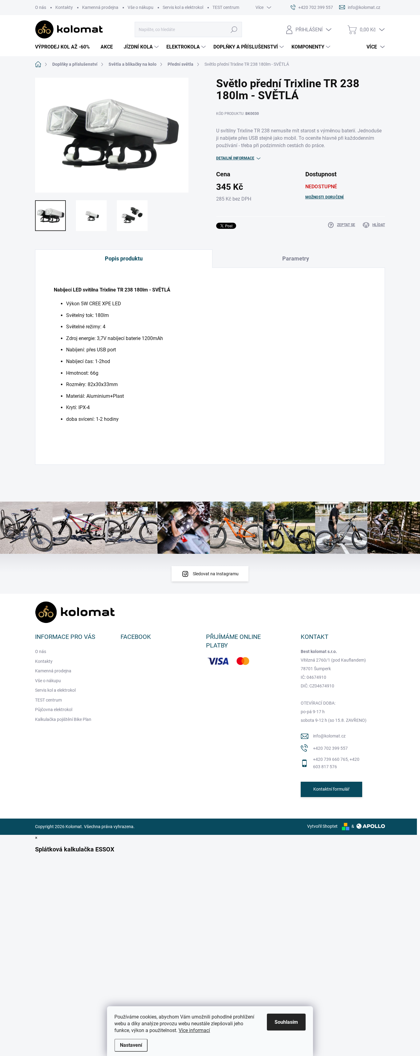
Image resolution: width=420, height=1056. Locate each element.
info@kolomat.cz (329, 735)
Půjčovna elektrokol (53, 709)
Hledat (234, 29)
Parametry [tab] (295, 258)
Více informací (194, 1030)
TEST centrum (225, 7)
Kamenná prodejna (100, 7)
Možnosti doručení (324, 197)
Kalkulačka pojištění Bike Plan (63, 719)
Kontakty (64, 7)
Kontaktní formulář (331, 789)
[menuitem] (64, 47)
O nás (40, 7)
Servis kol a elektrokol (183, 7)
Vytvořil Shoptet (322, 826)
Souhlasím (286, 1022)
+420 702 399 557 (330, 748)
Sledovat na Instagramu (216, 573)
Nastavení (131, 1045)
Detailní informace (235, 158)
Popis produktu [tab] (124, 258)
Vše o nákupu (140, 7)
